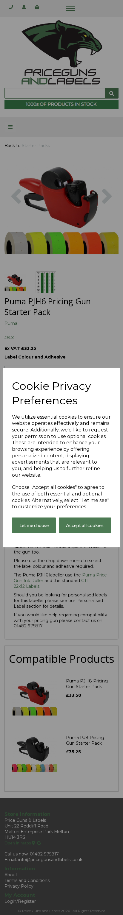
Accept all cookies (85, 525)
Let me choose (34, 525)
